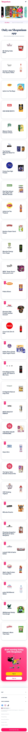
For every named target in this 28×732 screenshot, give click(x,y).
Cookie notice (4, 722)
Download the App (14, 729)
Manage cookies (4, 724)
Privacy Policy (4, 716)
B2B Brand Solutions (5, 714)
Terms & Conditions (5, 719)
